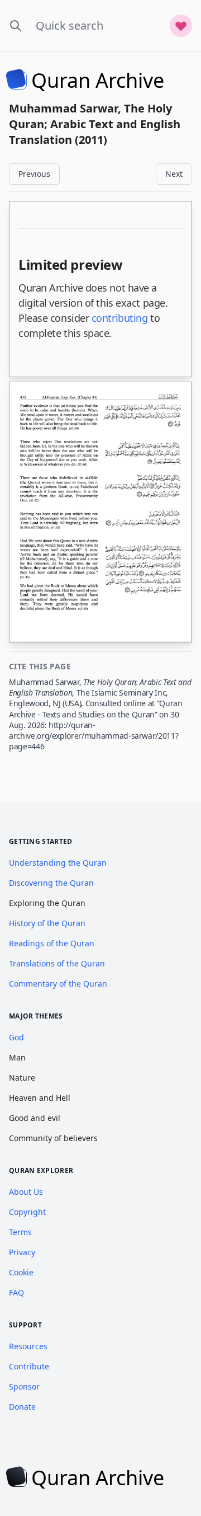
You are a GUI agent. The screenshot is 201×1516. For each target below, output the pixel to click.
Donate (22, 1406)
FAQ (16, 1292)
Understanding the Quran (58, 862)
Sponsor (24, 1386)
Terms (20, 1232)
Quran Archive (97, 80)
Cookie (21, 1272)
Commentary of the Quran (58, 983)
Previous (34, 173)
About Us (26, 1191)
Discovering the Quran (51, 882)
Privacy (22, 1252)
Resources (28, 1346)
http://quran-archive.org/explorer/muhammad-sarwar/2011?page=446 (93, 736)
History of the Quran (47, 923)
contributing (120, 318)
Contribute (29, 1366)
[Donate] (181, 26)
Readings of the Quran (51, 943)
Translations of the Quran (57, 963)
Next (174, 173)
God (16, 1037)
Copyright (27, 1212)
